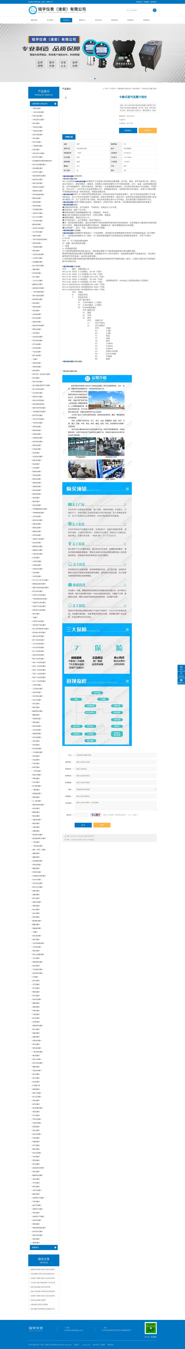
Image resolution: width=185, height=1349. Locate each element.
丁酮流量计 (36, 790)
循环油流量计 (36, 490)
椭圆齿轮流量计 (37, 1175)
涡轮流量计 (36, 1239)
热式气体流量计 (37, 1063)
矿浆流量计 (36, 557)
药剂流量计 (36, 745)
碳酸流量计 (36, 857)
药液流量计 (36, 741)
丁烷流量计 (36, 842)
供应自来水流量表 (38, 153)
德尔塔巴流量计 (37, 1231)
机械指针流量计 (37, 550)
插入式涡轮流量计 (38, 389)
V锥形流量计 (36, 108)
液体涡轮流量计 (37, 973)
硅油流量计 (36, 464)
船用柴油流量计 (37, 299)
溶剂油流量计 (36, 206)
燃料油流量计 (36, 198)
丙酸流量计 (36, 269)
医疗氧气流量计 (37, 157)
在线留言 (146, 2)
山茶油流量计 (36, 730)
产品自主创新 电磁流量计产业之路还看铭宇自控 (44, 1282)
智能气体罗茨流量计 (39, 408)
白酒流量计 (36, 1022)
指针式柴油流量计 (38, 295)
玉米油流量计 (36, 516)
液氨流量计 (36, 1033)
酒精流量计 (36, 1007)
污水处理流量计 (37, 221)
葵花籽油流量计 (37, 520)
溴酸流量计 (36, 894)
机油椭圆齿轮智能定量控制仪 (42, 161)
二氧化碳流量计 (37, 1052)
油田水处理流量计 (38, 636)
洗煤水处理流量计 (38, 655)
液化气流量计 (36, 1059)
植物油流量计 (36, 733)
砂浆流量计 (36, 808)
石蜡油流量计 (36, 434)
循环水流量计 (36, 1093)
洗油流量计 (36, 760)
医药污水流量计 (37, 887)
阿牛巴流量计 (36, 142)
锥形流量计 (36, 1149)
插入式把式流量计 (38, 265)
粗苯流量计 (36, 767)
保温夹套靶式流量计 (39, 176)
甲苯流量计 (36, 763)
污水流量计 (36, 958)
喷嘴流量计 (36, 992)
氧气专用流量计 (37, 591)
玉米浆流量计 (36, 576)
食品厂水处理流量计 (39, 662)
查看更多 (35, 1247)
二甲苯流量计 (36, 771)
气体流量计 (36, 1156)
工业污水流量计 (37, 280)
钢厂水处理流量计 (38, 640)
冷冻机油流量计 (37, 456)
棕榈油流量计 (36, 307)
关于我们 (50, 20)
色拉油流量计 (36, 505)
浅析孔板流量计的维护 (38, 1300)
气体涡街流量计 (37, 127)
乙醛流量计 (36, 827)
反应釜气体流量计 (38, 621)
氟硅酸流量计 (36, 921)
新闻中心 (82, 20)
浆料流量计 (36, 917)
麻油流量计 (36, 303)
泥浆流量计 (36, 1100)
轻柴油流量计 (36, 202)
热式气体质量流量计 (39, 164)
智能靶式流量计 (37, 191)
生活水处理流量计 (38, 647)
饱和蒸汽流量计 (37, 396)
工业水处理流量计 (38, 644)
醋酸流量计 (36, 924)
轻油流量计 (36, 756)
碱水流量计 (36, 707)
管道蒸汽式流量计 (38, 187)
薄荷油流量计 (36, 367)
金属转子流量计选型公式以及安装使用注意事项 (44, 1278)
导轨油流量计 (36, 475)
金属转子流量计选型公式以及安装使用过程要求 (44, 1296)
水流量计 (35, 977)
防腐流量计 (36, 1126)
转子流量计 (36, 1145)
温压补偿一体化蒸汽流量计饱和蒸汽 (82, 836)
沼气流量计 (36, 984)
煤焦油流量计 (36, 445)
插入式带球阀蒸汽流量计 (40, 629)
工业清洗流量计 (37, 688)
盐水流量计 (36, 913)
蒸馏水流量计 (36, 235)
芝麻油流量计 (36, 524)
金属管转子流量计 (38, 1198)
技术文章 (98, 20)
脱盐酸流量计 (36, 793)
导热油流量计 (36, 1070)
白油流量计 (36, 468)
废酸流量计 (36, 853)
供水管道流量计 (37, 696)
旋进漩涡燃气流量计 (39, 838)
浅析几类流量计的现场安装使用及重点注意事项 (44, 1291)
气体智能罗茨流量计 (39, 411)
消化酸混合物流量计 (39, 876)
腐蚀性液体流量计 (38, 805)
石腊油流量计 (36, 820)
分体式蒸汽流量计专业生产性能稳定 (82, 840)
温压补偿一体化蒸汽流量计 (41, 374)
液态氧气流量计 (37, 834)
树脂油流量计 (36, 430)
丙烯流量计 (36, 906)
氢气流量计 (36, 1044)
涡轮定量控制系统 (38, 404)
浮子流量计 (36, 1115)
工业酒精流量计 (37, 752)
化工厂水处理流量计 (39, 681)
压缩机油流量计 (37, 569)
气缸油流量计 (36, 352)
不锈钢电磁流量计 (38, 513)
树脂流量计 (36, 891)
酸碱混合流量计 (37, 284)
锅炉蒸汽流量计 (37, 179)
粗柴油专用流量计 (38, 325)
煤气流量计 (36, 980)
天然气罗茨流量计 (38, 419)
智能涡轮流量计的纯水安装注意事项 (43, 1269)
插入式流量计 (36, 1097)
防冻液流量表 (36, 748)
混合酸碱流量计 (37, 861)
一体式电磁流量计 (38, 292)
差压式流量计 (36, 1153)
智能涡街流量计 (37, 1025)
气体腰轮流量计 (37, 247)
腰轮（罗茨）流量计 (39, 849)
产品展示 (113, 88)
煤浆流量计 (36, 951)
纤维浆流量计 (36, 872)
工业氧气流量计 (37, 258)
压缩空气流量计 (37, 172)
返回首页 (139, 2)
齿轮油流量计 (36, 864)
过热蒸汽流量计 (37, 213)
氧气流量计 (36, 988)
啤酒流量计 (36, 250)
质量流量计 (36, 1141)
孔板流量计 (36, 1138)
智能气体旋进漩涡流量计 (40, 587)
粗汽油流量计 (36, 318)
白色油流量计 (36, 314)
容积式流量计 (36, 999)
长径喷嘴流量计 (37, 209)
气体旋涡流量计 (37, 131)
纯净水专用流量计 (38, 400)
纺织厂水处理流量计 (39, 670)
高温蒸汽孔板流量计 (39, 602)
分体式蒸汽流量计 (38, 119)
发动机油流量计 (37, 337)
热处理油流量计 (37, 441)
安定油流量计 (36, 348)
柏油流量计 (36, 370)
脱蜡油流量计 (36, 483)
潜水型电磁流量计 (38, 194)
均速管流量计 (36, 1123)
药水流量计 (36, 782)
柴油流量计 (36, 966)
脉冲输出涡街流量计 (39, 632)
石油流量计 (36, 572)
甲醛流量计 (36, 778)
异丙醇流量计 (36, 718)
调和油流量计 (36, 527)
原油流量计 (36, 498)
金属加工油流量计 (38, 539)
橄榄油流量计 (36, 531)
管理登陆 (110, 1345)
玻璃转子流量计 (37, 1209)
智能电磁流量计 (37, 962)
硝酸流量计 (36, 1067)
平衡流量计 (36, 1201)
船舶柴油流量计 (37, 546)
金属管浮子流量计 (38, 1216)
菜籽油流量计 (36, 726)
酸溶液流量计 (36, 224)
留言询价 (147, 130)
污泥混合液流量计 (38, 254)
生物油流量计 (36, 565)
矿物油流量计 (36, 449)
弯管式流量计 (36, 1119)
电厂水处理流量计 (38, 651)
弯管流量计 (36, 1213)
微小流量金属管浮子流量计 (41, 385)
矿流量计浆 (36, 1085)
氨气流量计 (36, 1074)
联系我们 (154, 2)
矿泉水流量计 (36, 879)
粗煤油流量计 (36, 322)
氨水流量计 (36, 909)
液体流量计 (36, 1171)
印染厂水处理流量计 (39, 673)
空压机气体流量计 (38, 228)
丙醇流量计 (36, 797)
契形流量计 (36, 1112)
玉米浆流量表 (36, 561)
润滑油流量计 (36, 1040)
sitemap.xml (86, 1345)
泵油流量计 (36, 453)
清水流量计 (36, 138)
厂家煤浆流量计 (37, 146)
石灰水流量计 (36, 700)
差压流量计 (36, 123)
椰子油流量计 (36, 355)
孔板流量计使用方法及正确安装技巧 (43, 1274)
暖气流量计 (36, 898)
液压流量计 (36, 1130)
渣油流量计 (36, 310)
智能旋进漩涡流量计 (39, 584)
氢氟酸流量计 (36, 928)
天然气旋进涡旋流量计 (39, 239)
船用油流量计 (36, 494)
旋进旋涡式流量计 (38, 288)
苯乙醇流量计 (36, 786)
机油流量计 (36, 1082)
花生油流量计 (36, 737)
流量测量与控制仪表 (39, 104)
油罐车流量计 (36, 902)
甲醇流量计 (36, 1010)
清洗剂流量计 (36, 692)
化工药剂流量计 (37, 232)
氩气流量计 (36, 1104)
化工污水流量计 (37, 217)
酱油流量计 (36, 501)
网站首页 (34, 20)
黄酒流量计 (36, 722)
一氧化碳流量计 (37, 846)
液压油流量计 (36, 936)
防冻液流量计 (36, 273)
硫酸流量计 (36, 1003)
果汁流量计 (36, 277)
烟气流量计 (36, 995)
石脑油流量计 (36, 486)
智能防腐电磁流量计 (39, 1228)
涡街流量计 (36, 1179)
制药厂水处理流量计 (39, 677)
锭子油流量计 (36, 344)
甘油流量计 (36, 333)
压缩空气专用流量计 (39, 595)
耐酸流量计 (36, 868)
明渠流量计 (36, 1160)
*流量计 (35, 359)
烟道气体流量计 (37, 183)
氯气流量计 (36, 1018)
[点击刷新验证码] (95, 815)
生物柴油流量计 (37, 438)
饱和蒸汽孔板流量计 (39, 610)
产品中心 (66, 20)
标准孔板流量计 (37, 1235)
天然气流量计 (36, 1190)
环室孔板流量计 (37, 116)
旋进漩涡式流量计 (38, 1168)
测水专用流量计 (37, 381)
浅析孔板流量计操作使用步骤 (40, 1287)
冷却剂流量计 (36, 685)
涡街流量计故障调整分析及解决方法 (43, 1309)
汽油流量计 (36, 1014)
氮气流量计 (36, 1029)
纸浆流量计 (36, 939)
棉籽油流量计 (36, 479)
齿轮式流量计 (36, 1134)
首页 (106, 88)
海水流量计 (36, 703)
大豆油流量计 (36, 947)
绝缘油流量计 (36, 243)
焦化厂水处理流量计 (39, 666)
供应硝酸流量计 (37, 168)
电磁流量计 (36, 1243)
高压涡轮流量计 (37, 393)
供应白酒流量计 (37, 134)
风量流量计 (36, 831)
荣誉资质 (114, 20)
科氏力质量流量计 (38, 954)
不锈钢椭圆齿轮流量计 (39, 509)
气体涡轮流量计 (37, 969)
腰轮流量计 (36, 1194)
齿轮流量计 (36, 149)
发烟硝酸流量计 (37, 262)
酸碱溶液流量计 (37, 711)
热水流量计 (36, 1078)
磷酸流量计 (36, 715)
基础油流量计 (36, 363)
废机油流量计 (36, 460)
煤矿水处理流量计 (38, 659)
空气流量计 (36, 1183)
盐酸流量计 (36, 1037)
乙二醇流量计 (36, 801)
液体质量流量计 (37, 1108)
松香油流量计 (36, 535)
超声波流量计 (36, 1220)
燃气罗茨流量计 (37, 415)
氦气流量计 (36, 378)
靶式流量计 (36, 1186)
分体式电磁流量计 (38, 943)
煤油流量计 (36, 816)
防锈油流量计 (36, 471)
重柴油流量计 (36, 329)
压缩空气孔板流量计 (39, 606)
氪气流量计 (36, 614)
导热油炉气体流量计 (39, 625)
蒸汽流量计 (36, 1164)
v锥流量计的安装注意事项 (39, 1304)
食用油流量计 (36, 1048)
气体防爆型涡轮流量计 (39, 599)
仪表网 (102, 1345)
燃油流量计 (36, 1055)
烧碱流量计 (36, 1089)
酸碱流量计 (36, 812)
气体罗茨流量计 (37, 423)
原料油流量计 (36, 426)
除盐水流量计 (36, 775)
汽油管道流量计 (37, 554)
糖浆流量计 (36, 823)
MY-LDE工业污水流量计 (40, 580)
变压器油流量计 (37, 340)
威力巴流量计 (36, 1205)
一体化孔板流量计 (38, 112)
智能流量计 (36, 1224)
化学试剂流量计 (37, 883)
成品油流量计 (36, 542)
